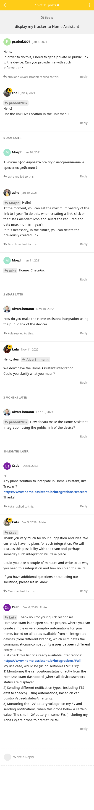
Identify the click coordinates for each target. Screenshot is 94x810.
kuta (12, 617)
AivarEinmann (37, 359)
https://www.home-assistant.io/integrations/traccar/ (45, 492)
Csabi (13, 532)
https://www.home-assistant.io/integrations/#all (42, 660)
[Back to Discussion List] (4, 5)
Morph (14, 203)
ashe (12, 270)
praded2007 (18, 103)
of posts (45, 5)
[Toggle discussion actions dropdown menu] (89, 5)
